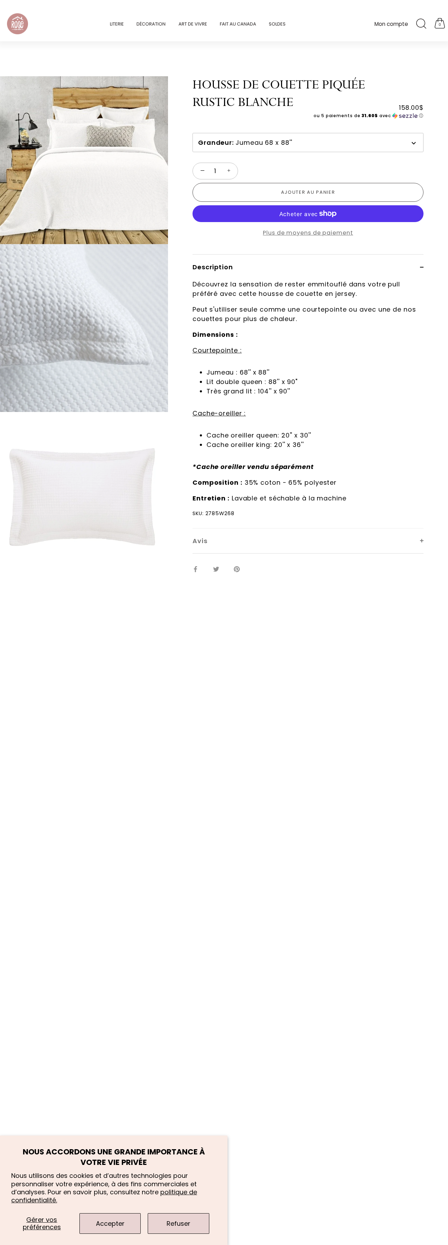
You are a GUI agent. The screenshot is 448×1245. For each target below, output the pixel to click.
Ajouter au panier (308, 192)
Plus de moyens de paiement (308, 232)
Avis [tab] (200, 540)
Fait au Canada (238, 24)
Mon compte (391, 24)
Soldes (277, 24)
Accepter (110, 1223)
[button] (308, 116)
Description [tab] (212, 267)
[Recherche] (421, 23)
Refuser (178, 1223)
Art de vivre (192, 24)
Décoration (151, 24)
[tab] (308, 403)
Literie (117, 24)
